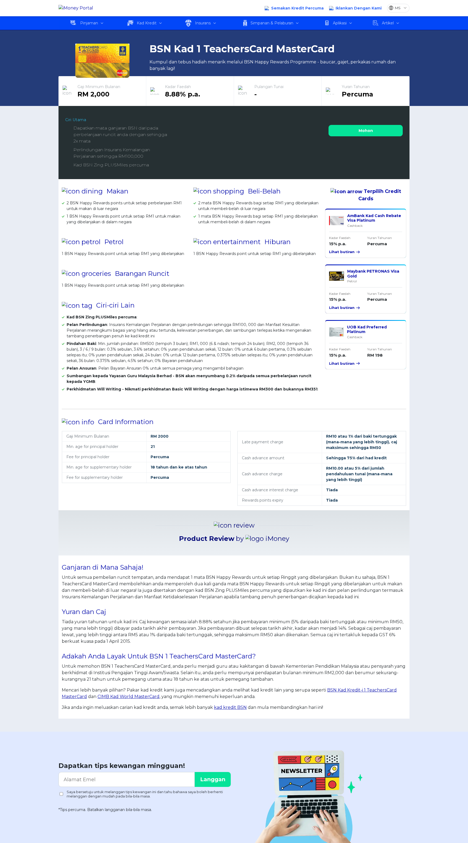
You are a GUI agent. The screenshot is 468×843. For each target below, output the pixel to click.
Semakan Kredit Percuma (297, 8)
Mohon (366, 130)
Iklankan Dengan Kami (359, 8)
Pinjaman (89, 23)
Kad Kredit (147, 23)
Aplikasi (340, 23)
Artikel (388, 23)
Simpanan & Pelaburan (272, 23)
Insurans (203, 23)
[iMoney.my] (75, 8)
